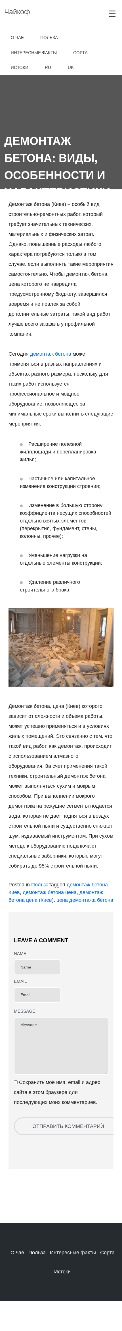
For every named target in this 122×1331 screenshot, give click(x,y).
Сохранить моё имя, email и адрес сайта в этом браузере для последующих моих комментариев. (57, 1092)
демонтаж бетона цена (50, 892)
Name (20, 953)
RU (48, 67)
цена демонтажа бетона (84, 900)
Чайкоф (17, 12)
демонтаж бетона (50, 354)
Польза (40, 885)
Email (20, 981)
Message (24, 1011)
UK (71, 67)
